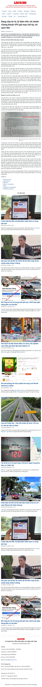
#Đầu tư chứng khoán (8, 184)
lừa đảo (27, 269)
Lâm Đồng (3, 509)
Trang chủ (4, 11)
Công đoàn (15, 13)
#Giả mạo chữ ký (7, 179)
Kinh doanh (26, 11)
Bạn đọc (9, 13)
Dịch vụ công (36, 228)
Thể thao (20, 11)
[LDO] (21, 207)
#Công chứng (6, 181)
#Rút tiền (5, 182)
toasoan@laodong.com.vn (10, 659)
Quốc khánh (20, 352)
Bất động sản (33, 13)
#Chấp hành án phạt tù (8, 188)
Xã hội (9, 11)
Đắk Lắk (3, 470)
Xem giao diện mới (22, 16)
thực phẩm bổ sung (19, 390)
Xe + (15, 16)
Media (14, 11)
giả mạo (38, 35)
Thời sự (4, 13)
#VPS (4, 185)
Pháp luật (33, 11)
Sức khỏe (4, 16)
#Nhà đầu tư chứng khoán (9, 187)
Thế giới (10, 16)
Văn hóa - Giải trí (24, 13)
